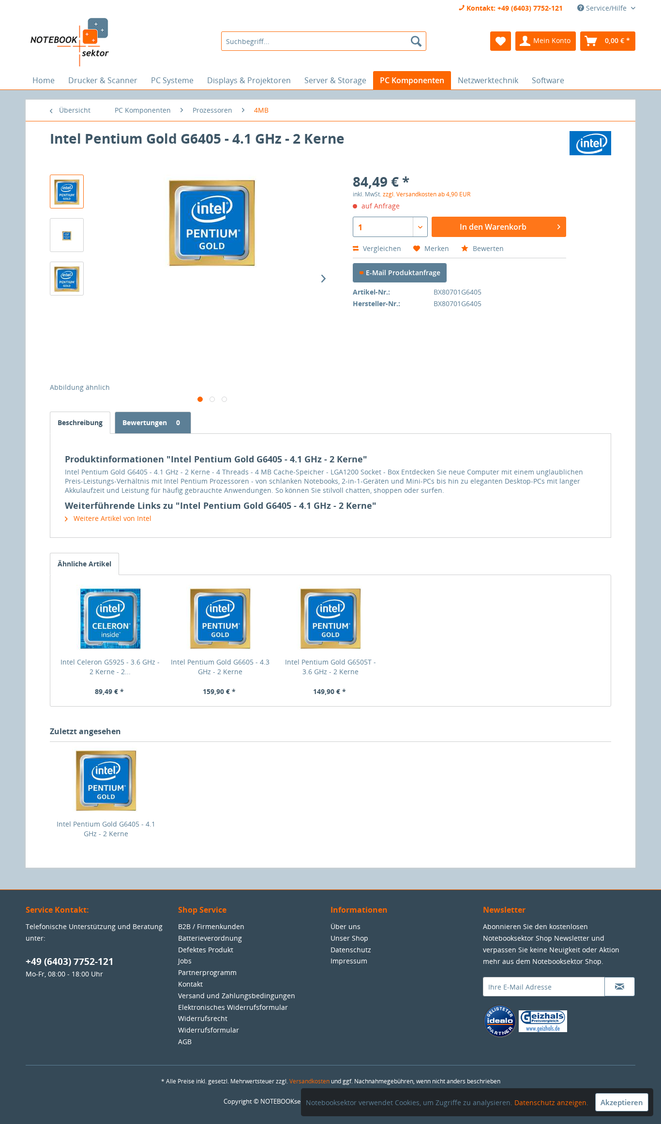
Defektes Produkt (205, 949)
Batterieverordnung (210, 938)
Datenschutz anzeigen (550, 1102)
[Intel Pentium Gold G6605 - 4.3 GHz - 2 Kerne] (220, 618)
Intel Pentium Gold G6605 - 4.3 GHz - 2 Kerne (220, 666)
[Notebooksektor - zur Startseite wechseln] (69, 42)
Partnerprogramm (207, 972)
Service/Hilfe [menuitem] (606, 8)
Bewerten (487, 248)
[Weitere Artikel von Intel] (590, 148)
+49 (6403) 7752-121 (70, 961)
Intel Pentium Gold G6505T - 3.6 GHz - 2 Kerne (330, 666)
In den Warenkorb (493, 227)
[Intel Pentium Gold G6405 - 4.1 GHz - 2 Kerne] (106, 780)
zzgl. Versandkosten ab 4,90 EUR (426, 194)
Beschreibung (80, 422)
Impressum (348, 960)
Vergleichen (381, 248)
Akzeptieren (622, 1102)
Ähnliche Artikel (84, 563)
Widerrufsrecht (202, 1018)
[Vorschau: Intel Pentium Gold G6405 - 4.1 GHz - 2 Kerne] (67, 191)
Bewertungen (151, 422)
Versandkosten (309, 1081)
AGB (185, 1041)
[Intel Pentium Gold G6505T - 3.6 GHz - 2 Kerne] (330, 618)
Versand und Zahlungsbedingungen (236, 995)
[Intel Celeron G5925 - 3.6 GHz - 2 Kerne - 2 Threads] (110, 618)
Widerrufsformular (208, 1030)
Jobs (185, 960)
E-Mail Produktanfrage (402, 272)
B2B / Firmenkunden (211, 926)
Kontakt (190, 984)
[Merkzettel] (500, 41)
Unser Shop (349, 938)
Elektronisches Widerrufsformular (233, 1007)
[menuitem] (323, 41)
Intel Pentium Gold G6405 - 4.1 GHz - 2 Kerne (106, 828)
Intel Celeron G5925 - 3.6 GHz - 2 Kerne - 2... (110, 666)
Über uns (345, 926)
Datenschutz (350, 949)
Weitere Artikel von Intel (111, 518)
